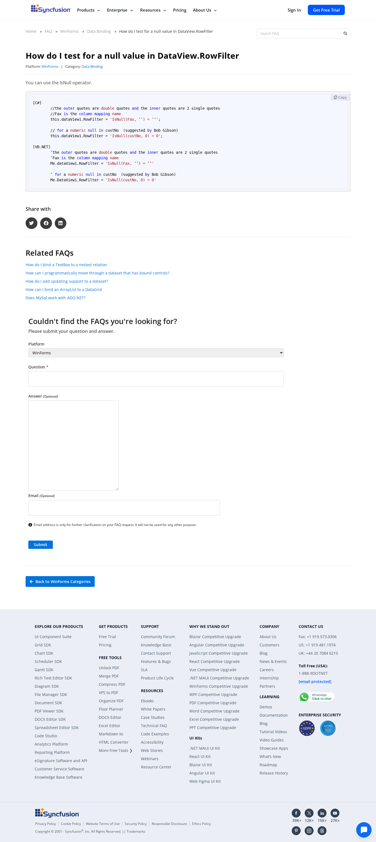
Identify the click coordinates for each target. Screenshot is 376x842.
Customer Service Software (59, 768)
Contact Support (156, 653)
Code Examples (155, 733)
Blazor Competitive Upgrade (215, 636)
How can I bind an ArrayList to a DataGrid (64, 289)
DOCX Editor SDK (50, 719)
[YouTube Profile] (335, 813)
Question (38, 366)
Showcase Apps (274, 748)
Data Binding (99, 31)
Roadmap (268, 764)
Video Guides (272, 740)
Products (85, 10)
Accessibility (152, 742)
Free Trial (107, 636)
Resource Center (156, 767)
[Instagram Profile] (309, 830)
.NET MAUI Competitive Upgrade (219, 678)
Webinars (150, 758)
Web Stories (152, 750)
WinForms (69, 31)
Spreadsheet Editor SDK (57, 727)
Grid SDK (43, 644)
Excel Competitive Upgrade (214, 719)
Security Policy (136, 823)
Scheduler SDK (48, 661)
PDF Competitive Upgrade (212, 702)
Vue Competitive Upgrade (212, 669)
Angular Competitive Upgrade (216, 644)
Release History (274, 773)
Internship (269, 678)
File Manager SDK (51, 694)
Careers (267, 669)
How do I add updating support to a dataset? (67, 281)
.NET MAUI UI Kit (204, 748)
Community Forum (158, 636)
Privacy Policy (45, 823)
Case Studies (153, 717)
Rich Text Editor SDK (53, 678)
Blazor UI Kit (200, 764)
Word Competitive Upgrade (214, 711)
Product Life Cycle (157, 678)
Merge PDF (109, 676)
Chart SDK (44, 653)
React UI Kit (200, 756)
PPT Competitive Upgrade (212, 727)
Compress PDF (112, 684)
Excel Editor (109, 725)
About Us (202, 10)
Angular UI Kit (202, 773)
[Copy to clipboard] (340, 97)
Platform (36, 344)
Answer (43, 396)
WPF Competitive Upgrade (213, 694)
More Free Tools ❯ (116, 750)
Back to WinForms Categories (62, 581)
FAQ (48, 31)
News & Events (273, 661)
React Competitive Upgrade (214, 661)
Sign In (294, 10)
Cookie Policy (71, 823)
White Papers (153, 709)
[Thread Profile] (322, 830)
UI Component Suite (53, 636)
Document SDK (48, 702)
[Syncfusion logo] (51, 8)
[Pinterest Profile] (296, 830)
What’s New (270, 756)
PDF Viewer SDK (49, 711)
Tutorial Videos (273, 731)
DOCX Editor (110, 717)
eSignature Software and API (61, 760)
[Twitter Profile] (309, 813)
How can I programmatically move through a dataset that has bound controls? (97, 273)
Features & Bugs (156, 661)
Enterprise (117, 10)
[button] (31, 223)
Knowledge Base (156, 644)
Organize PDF (111, 700)
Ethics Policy (201, 823)
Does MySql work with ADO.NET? (56, 297)
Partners (267, 686)
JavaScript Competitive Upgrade (218, 653)
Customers (269, 644)
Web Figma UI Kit (205, 781)
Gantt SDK (44, 669)
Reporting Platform (52, 752)
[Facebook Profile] (296, 813)
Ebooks (147, 700)
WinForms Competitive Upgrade (218, 686)
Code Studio (46, 735)
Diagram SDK (47, 686)
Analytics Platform (51, 744)
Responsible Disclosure (169, 823)
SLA (144, 669)
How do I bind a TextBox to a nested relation (66, 264)
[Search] (345, 33)
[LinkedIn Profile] (322, 813)
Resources (150, 10)
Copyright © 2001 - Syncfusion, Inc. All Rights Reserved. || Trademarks (90, 831)
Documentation (274, 715)
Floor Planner (111, 709)
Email (41, 495)
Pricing (179, 10)
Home (31, 31)
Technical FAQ (154, 725)
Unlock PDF (109, 667)
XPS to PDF (108, 692)
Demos (266, 706)
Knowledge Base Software (58, 777)
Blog (264, 653)
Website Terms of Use (103, 823)
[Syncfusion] (57, 813)
